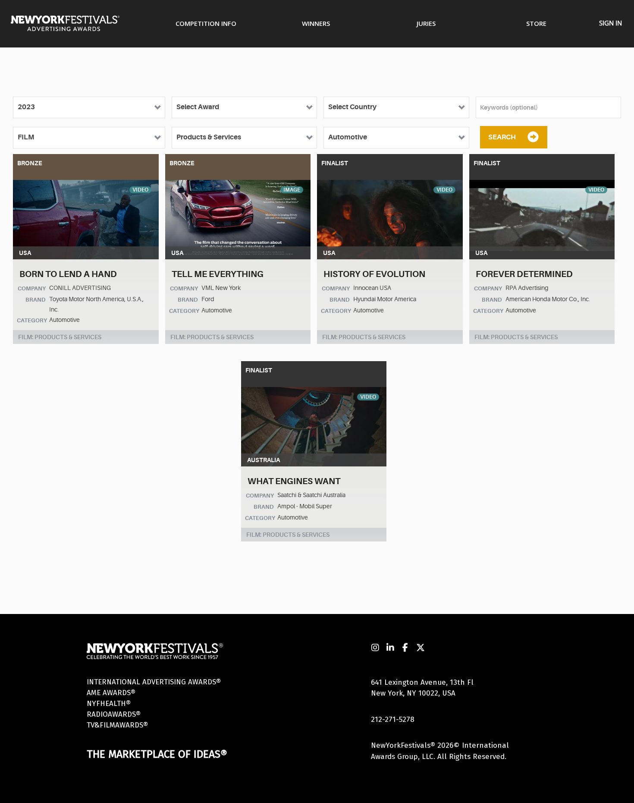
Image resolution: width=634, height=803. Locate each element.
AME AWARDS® (111, 692)
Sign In (610, 23)
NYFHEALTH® (109, 703)
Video (140, 190)
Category (32, 320)
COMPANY (32, 288)
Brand (35, 299)
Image (291, 190)
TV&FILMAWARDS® (117, 725)
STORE (536, 23)
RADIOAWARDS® (114, 714)
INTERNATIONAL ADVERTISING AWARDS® (154, 681)
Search (502, 137)
